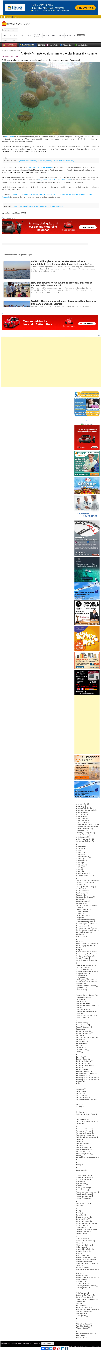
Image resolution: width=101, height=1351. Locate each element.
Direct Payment (54, 1346)
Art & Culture (70, 35)
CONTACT (9, 17)
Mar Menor (9, 137)
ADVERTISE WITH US (18, 17)
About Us (86, 1346)
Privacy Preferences (48, 1343)
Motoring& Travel (37, 35)
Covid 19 (16, 35)
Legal (81, 1346)
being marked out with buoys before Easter (54, 180)
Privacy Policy (75, 1346)
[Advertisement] (51, 362)
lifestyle (46, 35)
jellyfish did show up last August (41, 167)
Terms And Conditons (65, 1346)
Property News (26, 35)
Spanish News (7, 35)
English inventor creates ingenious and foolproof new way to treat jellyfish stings (46, 160)
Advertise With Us (95, 1346)
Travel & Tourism (57, 35)
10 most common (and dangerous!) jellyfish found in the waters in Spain (37, 206)
